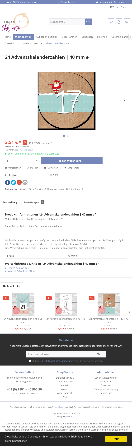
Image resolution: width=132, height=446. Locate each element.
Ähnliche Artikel (11, 286)
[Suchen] (88, 22)
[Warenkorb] (127, 22)
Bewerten (53, 167)
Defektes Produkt (65, 377)
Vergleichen (14, 167)
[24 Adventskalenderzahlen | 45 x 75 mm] (23, 304)
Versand (65, 389)
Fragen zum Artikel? (18, 267)
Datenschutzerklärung (106, 389)
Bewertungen (33, 202)
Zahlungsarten (65, 381)
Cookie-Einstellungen (105, 377)
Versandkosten (59, 406)
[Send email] (25, 184)
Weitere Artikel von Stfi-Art (21, 270)
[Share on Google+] (19, 184)
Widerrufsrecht (65, 392)
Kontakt (65, 385)
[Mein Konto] (119, 22)
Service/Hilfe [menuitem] (120, 7)
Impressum (106, 392)
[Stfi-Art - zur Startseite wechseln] (20, 21)
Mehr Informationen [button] (16, 441)
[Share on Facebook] (7, 184)
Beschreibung (10, 202)
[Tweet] (13, 184)
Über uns (106, 385)
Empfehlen (73, 167)
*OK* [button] (116, 439)
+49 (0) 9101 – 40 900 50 (24, 389)
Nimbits (71, 416)
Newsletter (106, 381)
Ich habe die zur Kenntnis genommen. (67, 360)
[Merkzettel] (111, 22)
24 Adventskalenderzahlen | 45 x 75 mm (23, 320)
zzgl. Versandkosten (24, 149)
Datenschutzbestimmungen (60, 360)
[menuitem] (70, 22)
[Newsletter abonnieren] (98, 354)
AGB (65, 396)
